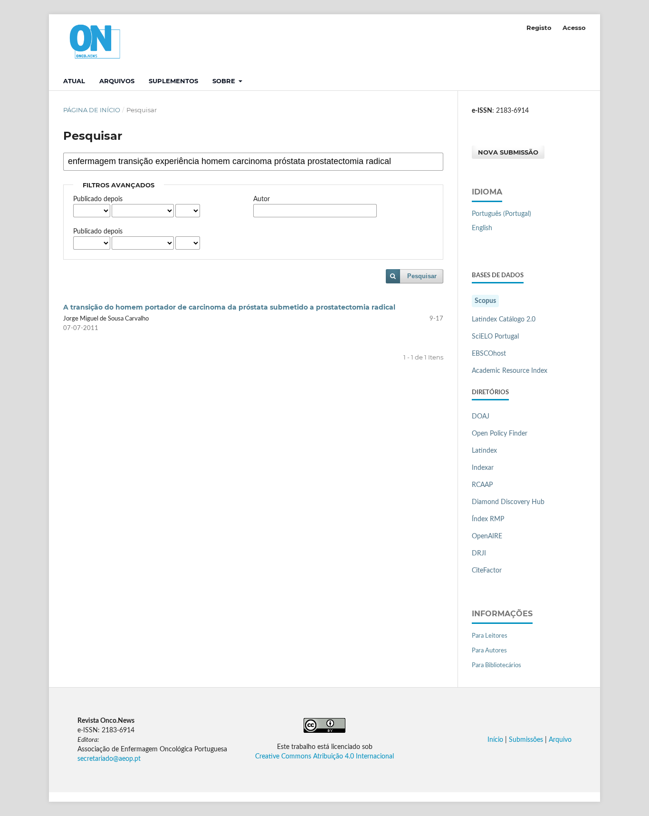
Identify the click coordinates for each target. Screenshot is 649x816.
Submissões (526, 740)
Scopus (485, 301)
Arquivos (116, 81)
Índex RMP (488, 519)
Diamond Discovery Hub (508, 502)
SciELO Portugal (495, 336)
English (482, 228)
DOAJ (480, 416)
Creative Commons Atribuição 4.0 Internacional (324, 756)
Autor (261, 199)
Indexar (483, 468)
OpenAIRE (487, 536)
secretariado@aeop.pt (109, 759)
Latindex (484, 450)
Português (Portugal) (501, 214)
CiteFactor (487, 570)
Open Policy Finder (499, 433)
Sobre (224, 81)
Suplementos (173, 81)
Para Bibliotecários (496, 665)
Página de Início (91, 110)
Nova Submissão (508, 152)
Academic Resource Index (509, 371)
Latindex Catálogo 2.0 (503, 319)
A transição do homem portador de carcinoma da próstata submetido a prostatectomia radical (229, 307)
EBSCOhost (489, 353)
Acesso (574, 27)
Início (495, 740)
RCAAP (482, 485)
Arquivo (560, 740)
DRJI (479, 553)
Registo (539, 27)
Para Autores (489, 651)
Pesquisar (422, 276)
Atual (74, 81)
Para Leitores (489, 636)
